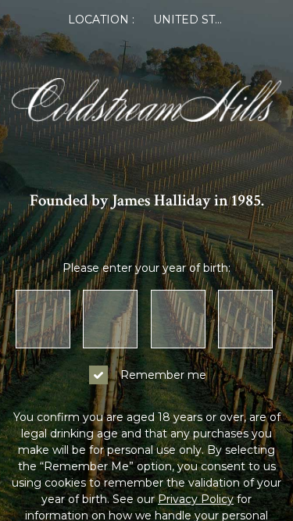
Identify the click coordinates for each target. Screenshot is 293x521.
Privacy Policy (196, 499)
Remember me (163, 375)
